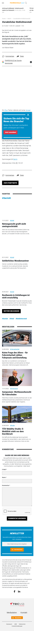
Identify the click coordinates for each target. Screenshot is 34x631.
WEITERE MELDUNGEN (11, 311)
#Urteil (12, 220)
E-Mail (4, 469)
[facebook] (14, 591)
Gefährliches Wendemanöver (15, 261)
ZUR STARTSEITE (10, 183)
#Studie (12, 425)
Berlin (15, 159)
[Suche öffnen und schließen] (25, 3)
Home (4, 18)
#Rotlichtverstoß (21, 319)
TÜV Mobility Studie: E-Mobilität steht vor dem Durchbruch (13, 431)
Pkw (6, 110)
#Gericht (6, 198)
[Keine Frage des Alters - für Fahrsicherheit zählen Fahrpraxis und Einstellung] (17, 338)
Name (4, 477)
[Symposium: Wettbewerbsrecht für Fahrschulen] (17, 377)
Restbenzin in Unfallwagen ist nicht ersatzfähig (16, 296)
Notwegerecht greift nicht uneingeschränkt (14, 225)
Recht (9, 18)
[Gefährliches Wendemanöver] (17, 246)
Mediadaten (12, 612)
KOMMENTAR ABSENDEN (17, 518)
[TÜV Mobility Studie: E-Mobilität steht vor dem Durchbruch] (17, 414)
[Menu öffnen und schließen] (3, 3)
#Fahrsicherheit (14, 349)
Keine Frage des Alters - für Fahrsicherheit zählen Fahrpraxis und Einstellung (15, 355)
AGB (15, 624)
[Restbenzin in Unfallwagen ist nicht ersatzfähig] (17, 280)
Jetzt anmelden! (10, 132)
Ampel (28, 110)
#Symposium (14, 388)
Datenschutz (22, 624)
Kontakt (24, 612)
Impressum (9, 624)
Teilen (22, 56)
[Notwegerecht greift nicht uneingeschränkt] (17, 209)
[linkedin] (19, 591)
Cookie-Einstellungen (17, 626)
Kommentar (5, 485)
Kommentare (9, 56)
